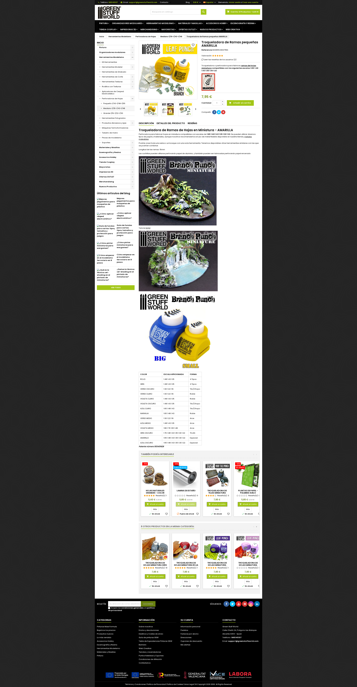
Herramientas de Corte (112, 76)
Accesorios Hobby (216, 23)
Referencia (207, 50)
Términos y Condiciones (135, 684)
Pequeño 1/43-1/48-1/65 (114, 103)
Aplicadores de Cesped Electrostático (113, 92)
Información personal (190, 626)
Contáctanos (145, 663)
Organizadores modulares (127, 23)
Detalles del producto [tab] (171, 123)
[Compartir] (214, 112)
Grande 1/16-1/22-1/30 (113, 113)
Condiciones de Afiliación (150, 659)
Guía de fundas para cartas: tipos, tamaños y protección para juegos (125, 230)
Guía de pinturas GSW (149, 637)
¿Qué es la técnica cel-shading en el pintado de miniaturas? (125, 273)
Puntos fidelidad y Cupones (151, 655)
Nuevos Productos (210, 29)
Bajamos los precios (106, 630)
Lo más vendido (104, 637)
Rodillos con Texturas (111, 86)
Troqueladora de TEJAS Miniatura (217, 491)
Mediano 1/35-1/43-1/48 (114, 108)
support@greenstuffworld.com (143, 2)
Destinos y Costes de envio (151, 634)
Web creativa (233, 29)
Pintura (103, 23)
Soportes (106, 142)
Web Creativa (145, 648)
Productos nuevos (105, 634)
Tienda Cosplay (107, 29)
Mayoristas (167, 29)
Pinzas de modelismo (112, 137)
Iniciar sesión (235, 2)
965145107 (113, 2)
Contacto (164, 2)
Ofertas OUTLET (187, 29)
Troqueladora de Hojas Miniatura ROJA (186, 563)
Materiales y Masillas (190, 23)
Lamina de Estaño (186, 490)
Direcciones (186, 637)
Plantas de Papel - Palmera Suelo (248, 491)
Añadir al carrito (240, 102)
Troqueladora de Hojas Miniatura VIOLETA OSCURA (217, 565)
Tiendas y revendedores (150, 652)
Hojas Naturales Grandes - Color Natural (155, 492)
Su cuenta (187, 620)
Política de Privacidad (156, 684)
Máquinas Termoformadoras (115, 128)
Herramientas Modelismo (160, 23)
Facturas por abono (190, 634)
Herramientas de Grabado (114, 72)
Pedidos (184, 630)
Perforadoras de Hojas (112, 98)
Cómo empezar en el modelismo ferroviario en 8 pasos (126, 258)
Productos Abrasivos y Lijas (114, 123)
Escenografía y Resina (243, 23)
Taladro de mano (110, 132)
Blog (188, 2)
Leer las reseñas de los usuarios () (220, 59)
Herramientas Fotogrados (114, 118)
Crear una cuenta (250, 2)
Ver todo (116, 287)
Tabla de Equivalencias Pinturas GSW (155, 641)
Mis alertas (185, 644)
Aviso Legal (189, 684)
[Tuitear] (219, 112)
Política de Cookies (175, 684)
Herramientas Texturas (112, 81)
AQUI (148, 228)
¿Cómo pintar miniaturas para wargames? (125, 245)
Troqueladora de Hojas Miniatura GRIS (155, 563)
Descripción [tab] (146, 123)
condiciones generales (132, 608)
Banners (142, 644)
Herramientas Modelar (112, 67)
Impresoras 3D (128, 29)
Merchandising (148, 29)
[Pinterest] (223, 112)
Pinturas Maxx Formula (107, 626)
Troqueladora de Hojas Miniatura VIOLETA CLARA (248, 565)
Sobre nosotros (146, 626)
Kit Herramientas (109, 62)
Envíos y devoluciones (149, 630)
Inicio (100, 42)
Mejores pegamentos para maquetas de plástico (126, 202)
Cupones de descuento (191, 641)
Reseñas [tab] (192, 123)
